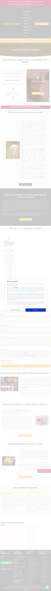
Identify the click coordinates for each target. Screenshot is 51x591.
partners (16, 287)
